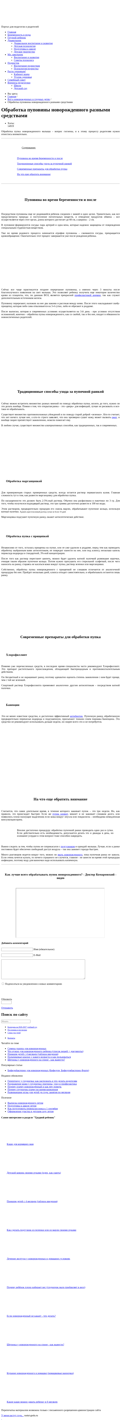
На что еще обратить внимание (34, 174)
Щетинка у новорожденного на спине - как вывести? (36, 1059)
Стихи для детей (14, 1033)
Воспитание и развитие (26, 57)
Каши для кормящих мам (20, 1144)
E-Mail (37, 955)
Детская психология (24, 46)
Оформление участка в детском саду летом (31, 1111)
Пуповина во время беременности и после (40, 158)
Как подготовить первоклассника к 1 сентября (33, 1108)
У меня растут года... (12, 1415)
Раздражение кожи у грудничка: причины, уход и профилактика (42, 1084)
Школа (17, 85)
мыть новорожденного (70, 854)
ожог (114, 417)
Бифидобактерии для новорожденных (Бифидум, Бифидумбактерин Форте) (48, 1070)
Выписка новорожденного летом (25, 1103)
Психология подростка (26, 68)
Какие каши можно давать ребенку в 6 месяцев (32, 1402)
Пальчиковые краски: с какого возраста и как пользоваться (39, 1057)
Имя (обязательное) (44, 949)
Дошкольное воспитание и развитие (33, 43)
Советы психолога (24, 60)
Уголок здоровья (23, 77)
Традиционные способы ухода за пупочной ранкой (44, 163)
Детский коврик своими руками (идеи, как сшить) (34, 1172)
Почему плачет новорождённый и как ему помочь (34, 1086)
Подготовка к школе (25, 49)
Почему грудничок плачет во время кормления (33, 1089)
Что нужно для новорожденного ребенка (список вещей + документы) (45, 1051)
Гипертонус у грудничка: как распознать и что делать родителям (42, 1081)
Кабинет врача (21, 74)
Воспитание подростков (27, 65)
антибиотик (76, 716)
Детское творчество (24, 51)
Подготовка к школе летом (22, 1105)
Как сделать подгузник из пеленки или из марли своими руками (41, 1230)
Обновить (6, 999)
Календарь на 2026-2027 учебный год (22, 1027)
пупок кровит (60, 814)
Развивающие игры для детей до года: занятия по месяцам (39, 1092)
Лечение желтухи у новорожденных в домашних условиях (38, 1258)
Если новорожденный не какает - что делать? (31, 1316)
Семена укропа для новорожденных (27, 1048)
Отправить (7, 1007)
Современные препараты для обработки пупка (42, 169)
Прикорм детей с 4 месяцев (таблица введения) (33, 1054)
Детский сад (20, 88)
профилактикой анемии (88, 295)
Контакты (11, 1038)
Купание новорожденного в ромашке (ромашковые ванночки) (40, 1373)
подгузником (68, 846)
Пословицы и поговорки (17, 1030)
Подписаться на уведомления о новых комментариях (33, 984)
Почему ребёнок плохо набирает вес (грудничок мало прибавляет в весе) (46, 1287)
